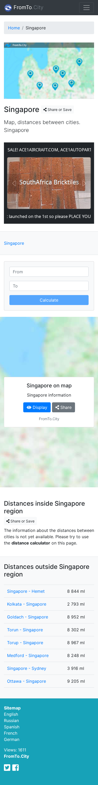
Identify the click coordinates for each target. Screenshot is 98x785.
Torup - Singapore (25, 642)
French (10, 733)
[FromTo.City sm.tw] (7, 767)
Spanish (11, 726)
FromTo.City (16, 756)
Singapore (14, 243)
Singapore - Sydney (26, 668)
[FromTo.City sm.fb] (15, 767)
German (11, 739)
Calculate (49, 300)
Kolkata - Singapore (26, 604)
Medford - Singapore (28, 655)
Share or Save (59, 109)
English (11, 714)
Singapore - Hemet (26, 591)
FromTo (27, 7)
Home (14, 27)
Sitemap (12, 708)
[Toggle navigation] (86, 7)
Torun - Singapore (25, 629)
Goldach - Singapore (27, 617)
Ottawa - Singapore (26, 681)
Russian (11, 720)
